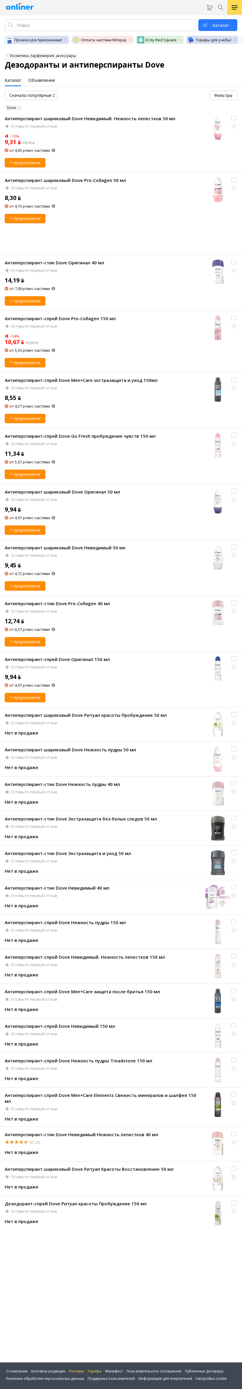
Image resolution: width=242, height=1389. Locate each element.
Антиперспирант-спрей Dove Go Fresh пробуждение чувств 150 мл (80, 436)
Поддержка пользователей (111, 1378)
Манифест (114, 1371)
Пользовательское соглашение (154, 1371)
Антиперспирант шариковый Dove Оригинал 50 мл (62, 492)
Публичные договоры (204, 1371)
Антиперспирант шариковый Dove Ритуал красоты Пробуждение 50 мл (86, 715)
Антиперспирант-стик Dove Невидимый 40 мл (57, 888)
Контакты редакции (48, 1371)
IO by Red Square (161, 40)
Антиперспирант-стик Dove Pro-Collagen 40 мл (57, 603)
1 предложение (25, 162)
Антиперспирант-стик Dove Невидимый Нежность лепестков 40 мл (81, 1134)
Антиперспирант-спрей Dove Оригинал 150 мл (57, 659)
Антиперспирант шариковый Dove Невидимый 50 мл (65, 548)
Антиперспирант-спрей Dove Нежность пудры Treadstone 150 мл (78, 1061)
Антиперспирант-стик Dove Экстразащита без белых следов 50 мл (81, 819)
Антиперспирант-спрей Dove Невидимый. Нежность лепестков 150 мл (85, 957)
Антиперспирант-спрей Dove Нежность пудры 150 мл (65, 922)
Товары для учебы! (213, 40)
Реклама (76, 1371)
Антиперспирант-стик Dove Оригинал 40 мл (54, 263)
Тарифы (94, 1371)
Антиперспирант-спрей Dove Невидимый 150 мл (60, 1026)
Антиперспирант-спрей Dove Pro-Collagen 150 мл (60, 318)
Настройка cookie (211, 1378)
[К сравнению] (233, 117)
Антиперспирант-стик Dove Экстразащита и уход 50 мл (68, 853)
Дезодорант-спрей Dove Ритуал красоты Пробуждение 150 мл (76, 1203)
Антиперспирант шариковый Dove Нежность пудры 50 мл (70, 750)
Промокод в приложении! (38, 40)
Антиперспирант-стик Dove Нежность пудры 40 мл (62, 784)
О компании (17, 1371)
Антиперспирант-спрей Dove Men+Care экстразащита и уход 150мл (81, 380)
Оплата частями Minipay (104, 40)
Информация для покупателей (165, 1378)
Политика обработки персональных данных (45, 1378)
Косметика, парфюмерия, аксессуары (43, 55)
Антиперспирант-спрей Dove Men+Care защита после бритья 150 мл (82, 991)
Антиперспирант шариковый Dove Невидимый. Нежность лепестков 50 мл (90, 118)
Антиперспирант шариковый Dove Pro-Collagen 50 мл (65, 180)
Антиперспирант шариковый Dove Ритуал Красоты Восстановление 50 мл (89, 1169)
